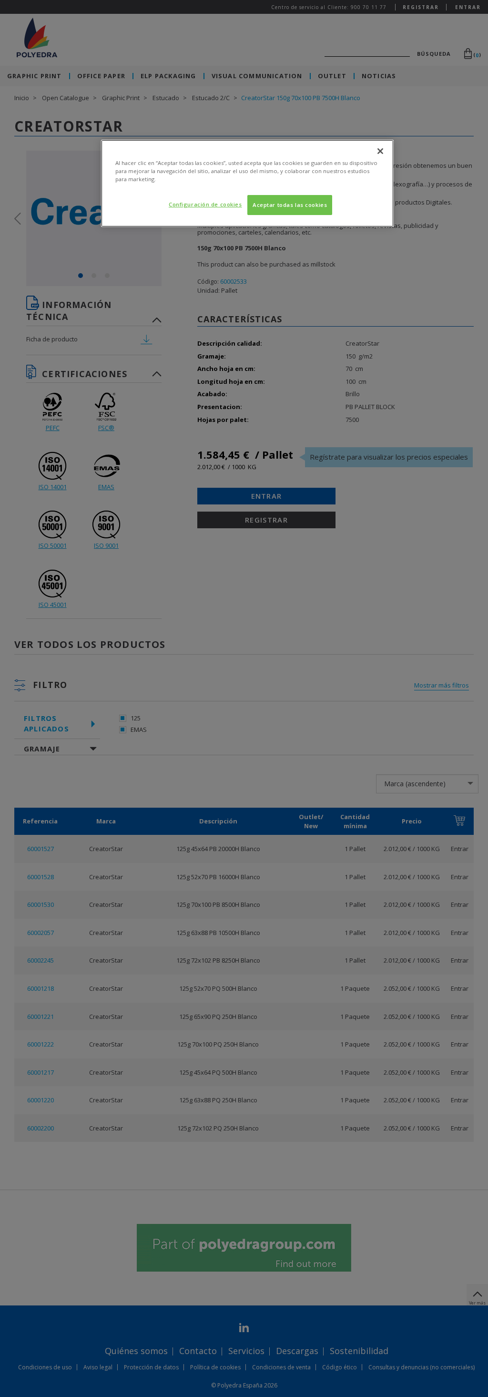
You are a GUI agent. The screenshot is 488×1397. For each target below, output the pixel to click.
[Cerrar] (380, 151)
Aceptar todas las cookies (290, 204)
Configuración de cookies (205, 204)
